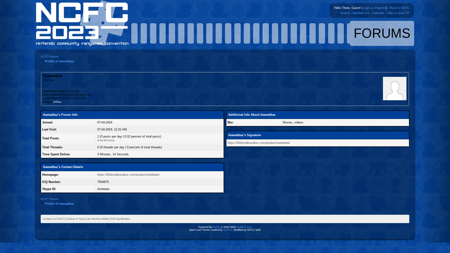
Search (345, 13)
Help (390, 13)
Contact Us (49, 218)
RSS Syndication (120, 218)
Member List (360, 13)
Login (366, 8)
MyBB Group (243, 227)
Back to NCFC (399, 8)
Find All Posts (105, 140)
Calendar (378, 13)
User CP (403, 13)
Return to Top (75, 218)
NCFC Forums (50, 56)
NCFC (61, 218)
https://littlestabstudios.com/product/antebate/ (128, 174)
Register (380, 8)
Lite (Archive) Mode (97, 218)
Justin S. (228, 229)
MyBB (216, 227)
